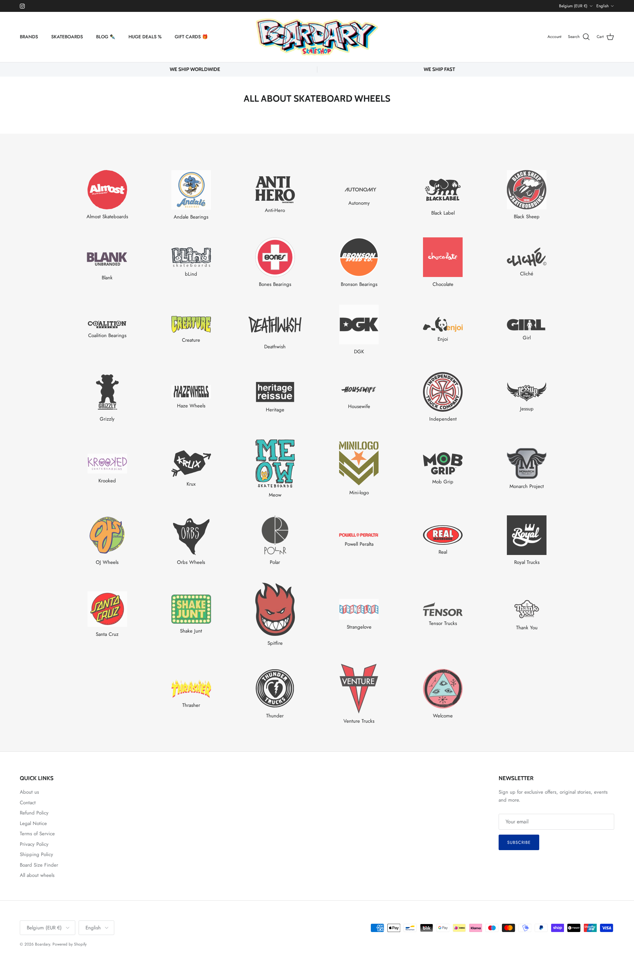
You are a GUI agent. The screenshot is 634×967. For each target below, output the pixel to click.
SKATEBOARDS (67, 36)
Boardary (42, 944)
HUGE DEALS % (144, 36)
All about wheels (37, 875)
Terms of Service (37, 833)
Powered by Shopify (70, 944)
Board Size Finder (39, 865)
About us (29, 792)
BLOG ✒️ (105, 36)
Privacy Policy (34, 844)
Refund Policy (34, 812)
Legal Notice (33, 823)
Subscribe (519, 842)
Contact (28, 802)
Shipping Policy (36, 854)
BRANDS (29, 36)
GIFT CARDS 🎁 (191, 36)
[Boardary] (317, 36)
